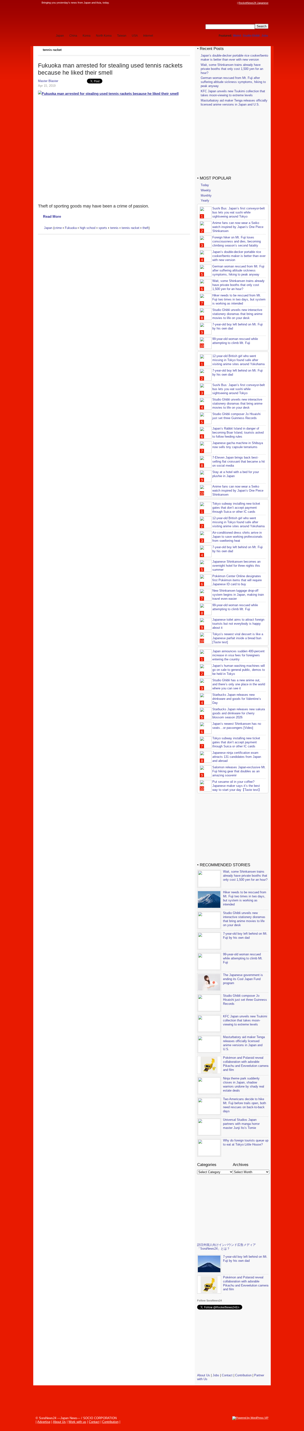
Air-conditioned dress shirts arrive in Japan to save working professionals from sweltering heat (237, 536)
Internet (148, 35)
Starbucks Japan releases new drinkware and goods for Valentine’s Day (236, 699)
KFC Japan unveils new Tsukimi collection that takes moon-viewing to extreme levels (233, 93)
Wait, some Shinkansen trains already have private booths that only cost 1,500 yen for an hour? (232, 69)
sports (103, 228)
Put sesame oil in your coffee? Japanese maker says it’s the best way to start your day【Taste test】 (236, 786)
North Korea (104, 35)
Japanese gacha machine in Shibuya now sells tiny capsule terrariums (237, 445)
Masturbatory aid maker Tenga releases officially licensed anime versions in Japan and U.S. (234, 102)
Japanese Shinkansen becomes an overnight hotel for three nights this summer (236, 565)
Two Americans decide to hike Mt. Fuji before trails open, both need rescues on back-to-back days (244, 1105)
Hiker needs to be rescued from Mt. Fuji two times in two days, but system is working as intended (239, 299)
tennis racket (130, 228)
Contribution (243, 1375)
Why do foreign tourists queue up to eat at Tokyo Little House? (245, 1142)
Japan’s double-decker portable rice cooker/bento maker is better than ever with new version (234, 57)
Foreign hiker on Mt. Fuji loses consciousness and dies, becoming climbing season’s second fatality (236, 241)
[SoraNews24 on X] (225, 2)
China (73, 35)
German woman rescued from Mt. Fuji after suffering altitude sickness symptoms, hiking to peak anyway (233, 82)
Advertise (43, 1422)
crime (58, 228)
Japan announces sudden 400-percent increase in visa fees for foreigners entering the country (238, 655)
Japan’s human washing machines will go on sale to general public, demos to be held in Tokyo (238, 670)
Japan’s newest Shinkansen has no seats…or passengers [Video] (236, 726)
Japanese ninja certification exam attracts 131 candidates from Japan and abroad (236, 757)
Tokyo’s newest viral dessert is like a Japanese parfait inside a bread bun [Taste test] (237, 638)
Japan (60, 35)
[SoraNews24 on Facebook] (212, 2)
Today (205, 185)
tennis (114, 228)
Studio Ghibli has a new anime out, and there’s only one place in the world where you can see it (238, 684)
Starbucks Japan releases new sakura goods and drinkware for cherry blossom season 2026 (238, 713)
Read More (52, 216)
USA (135, 35)
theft (145, 228)
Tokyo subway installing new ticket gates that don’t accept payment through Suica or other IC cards (236, 507)
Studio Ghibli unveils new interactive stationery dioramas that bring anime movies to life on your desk (237, 314)
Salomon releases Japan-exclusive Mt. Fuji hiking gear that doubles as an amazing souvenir (239, 771)
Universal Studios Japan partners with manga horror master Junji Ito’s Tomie (241, 1124)
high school (87, 228)
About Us (203, 1375)
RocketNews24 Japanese (253, 2)
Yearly (205, 200)
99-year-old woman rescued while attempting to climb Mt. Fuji (235, 341)
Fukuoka (71, 228)
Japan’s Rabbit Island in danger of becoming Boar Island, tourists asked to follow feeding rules (238, 432)
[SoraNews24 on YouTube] (230, 2)
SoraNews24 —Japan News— (86, 18)
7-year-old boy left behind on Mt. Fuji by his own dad (245, 935)
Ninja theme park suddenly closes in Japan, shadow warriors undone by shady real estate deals (243, 1084)
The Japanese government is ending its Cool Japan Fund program (243, 979)
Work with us (77, 1422)
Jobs (264, 35)
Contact (227, 1375)
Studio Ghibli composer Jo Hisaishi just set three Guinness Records (236, 416)
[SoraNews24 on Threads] (221, 2)
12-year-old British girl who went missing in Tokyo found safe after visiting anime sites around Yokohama (238, 360)
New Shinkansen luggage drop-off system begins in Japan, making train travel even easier (238, 594)
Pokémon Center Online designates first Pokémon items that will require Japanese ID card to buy (237, 580)
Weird (237, 35)
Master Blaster (48, 81)
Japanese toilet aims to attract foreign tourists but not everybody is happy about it (238, 623)
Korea (86, 35)
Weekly (206, 190)
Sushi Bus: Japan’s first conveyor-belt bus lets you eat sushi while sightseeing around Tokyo (238, 212)
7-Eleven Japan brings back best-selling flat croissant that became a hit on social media (238, 461)
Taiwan (121, 35)
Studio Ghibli (251, 35)
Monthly (206, 195)
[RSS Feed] (234, 2)
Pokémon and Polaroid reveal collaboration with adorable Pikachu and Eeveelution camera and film (245, 1064)
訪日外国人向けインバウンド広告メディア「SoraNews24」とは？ (226, 1246)
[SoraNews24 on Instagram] (216, 2)
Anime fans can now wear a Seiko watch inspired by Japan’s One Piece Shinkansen (237, 227)
